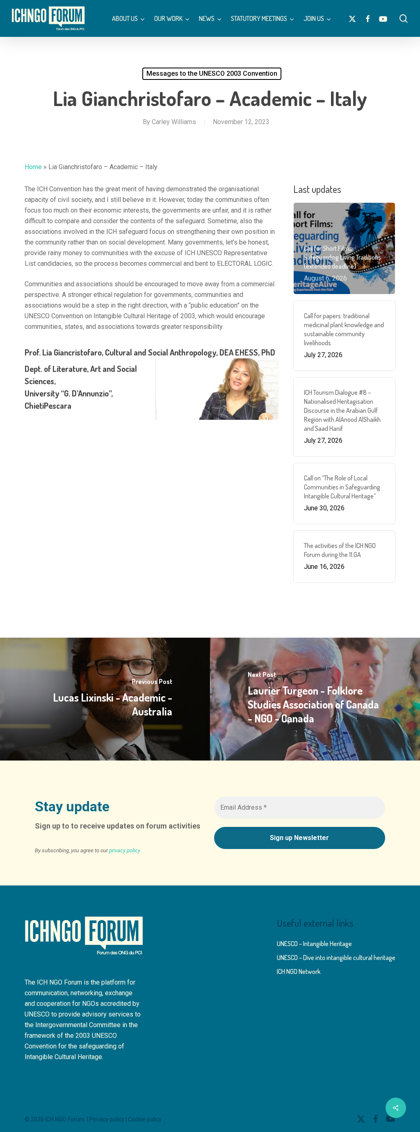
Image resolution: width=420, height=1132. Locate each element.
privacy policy (124, 850)
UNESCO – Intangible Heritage (314, 944)
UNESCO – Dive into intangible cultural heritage (336, 957)
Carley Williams (174, 122)
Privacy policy (106, 1119)
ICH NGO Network (298, 971)
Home (33, 167)
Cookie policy (145, 1119)
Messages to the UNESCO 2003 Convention (211, 73)
